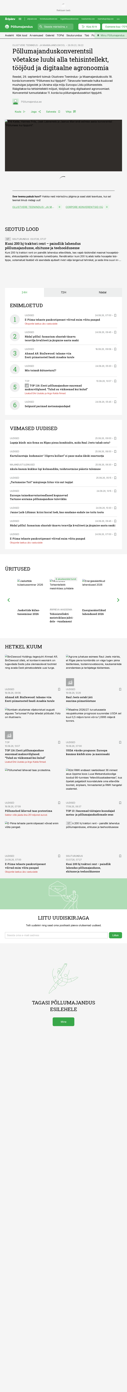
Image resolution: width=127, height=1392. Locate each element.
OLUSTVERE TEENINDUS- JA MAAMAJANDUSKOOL (38, 45)
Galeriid (50, 35)
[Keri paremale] (118, 671)
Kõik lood (21, 35)
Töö (86, 35)
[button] (56, 1006)
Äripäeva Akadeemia (61, 680)
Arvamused (36, 35)
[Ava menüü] (20, 19)
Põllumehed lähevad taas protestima (28, 881)
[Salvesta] (115, 386)
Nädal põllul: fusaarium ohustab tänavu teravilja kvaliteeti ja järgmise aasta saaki (62, 596)
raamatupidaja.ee (106, 19)
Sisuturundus (74, 35)
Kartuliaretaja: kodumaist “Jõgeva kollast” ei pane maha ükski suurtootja (57, 526)
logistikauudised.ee (69, 19)
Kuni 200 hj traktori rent (19, 323)
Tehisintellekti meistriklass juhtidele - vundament (61, 688)
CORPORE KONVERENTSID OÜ (84, 277)
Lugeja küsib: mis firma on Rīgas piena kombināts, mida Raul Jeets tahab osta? (60, 513)
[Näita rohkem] (118, 19)
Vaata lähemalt (39, 254)
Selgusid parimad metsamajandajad (47, 476)
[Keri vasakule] (8, 671)
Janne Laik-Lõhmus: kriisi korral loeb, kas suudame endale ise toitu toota (57, 583)
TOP (27, 451)
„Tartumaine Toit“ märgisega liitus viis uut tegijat (41, 552)
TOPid (60, 35)
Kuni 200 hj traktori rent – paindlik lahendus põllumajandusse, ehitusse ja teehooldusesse (43, 316)
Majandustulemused (22, 535)
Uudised (29, 386)
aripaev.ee (32, 19)
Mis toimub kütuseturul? (40, 441)
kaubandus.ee (88, 19)
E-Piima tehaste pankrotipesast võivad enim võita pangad (62, 390)
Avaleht (9, 35)
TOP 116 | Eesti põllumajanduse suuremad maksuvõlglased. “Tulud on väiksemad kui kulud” (25, 824)
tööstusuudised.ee (48, 19)
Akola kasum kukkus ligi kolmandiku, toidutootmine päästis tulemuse (55, 539)
